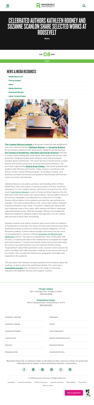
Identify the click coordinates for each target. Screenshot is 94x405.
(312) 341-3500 (46, 294)
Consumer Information (57, 382)
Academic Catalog (12, 324)
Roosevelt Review (16, 92)
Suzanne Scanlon (57, 147)
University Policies (57, 352)
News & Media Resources (59, 338)
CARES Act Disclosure (40, 382)
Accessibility (11, 382)
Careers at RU (10, 338)
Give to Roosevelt (56, 331)
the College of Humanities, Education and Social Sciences (32, 153)
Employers (53, 317)
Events (52, 324)
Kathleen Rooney (37, 147)
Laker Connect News (17, 96)
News (11, 84)
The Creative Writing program (18, 144)
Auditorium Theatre (13, 331)
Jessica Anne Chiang (35, 166)
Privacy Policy (82, 382)
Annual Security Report (24, 382)
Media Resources (16, 77)
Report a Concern (48, 385)
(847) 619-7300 (46, 305)
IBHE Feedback (71, 382)
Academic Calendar (13, 317)
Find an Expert (15, 80)
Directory (8, 345)
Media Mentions (15, 88)
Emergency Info (11, 352)
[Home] (45, 5)
